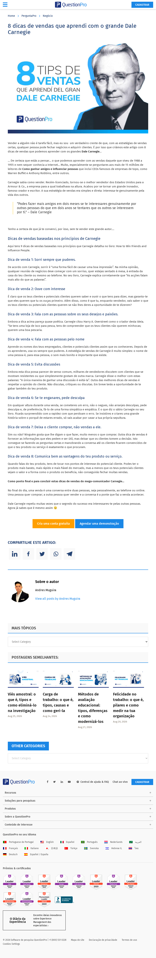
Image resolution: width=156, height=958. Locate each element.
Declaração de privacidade (103, 940)
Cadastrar (142, 4)
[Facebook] (28, 554)
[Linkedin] (14, 554)
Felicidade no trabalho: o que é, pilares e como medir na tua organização (128, 705)
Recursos (10, 792)
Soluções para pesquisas (20, 800)
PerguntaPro (28, 15)
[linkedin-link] (62, 782)
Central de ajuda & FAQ (94, 782)
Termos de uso (129, 940)
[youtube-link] (69, 782)
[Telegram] (69, 554)
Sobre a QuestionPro (17, 816)
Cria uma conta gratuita (53, 523)
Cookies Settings (11, 944)
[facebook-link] (47, 782)
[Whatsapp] (55, 554)
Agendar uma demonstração (99, 523)
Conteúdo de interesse (19, 824)
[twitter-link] (54, 782)
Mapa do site (77, 940)
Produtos (10, 808)
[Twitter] (42, 554)
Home (11, 15)
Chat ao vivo (120, 782)
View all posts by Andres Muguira (57, 598)
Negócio (48, 15)
